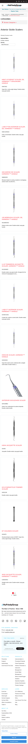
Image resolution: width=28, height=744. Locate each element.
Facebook (3, 621)
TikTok (24, 621)
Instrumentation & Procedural (17, 14)
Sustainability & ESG (7, 713)
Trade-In (4, 704)
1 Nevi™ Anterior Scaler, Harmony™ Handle (12, 310)
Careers (4, 715)
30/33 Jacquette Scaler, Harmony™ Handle (12, 575)
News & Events (18, 696)
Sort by (2, 42)
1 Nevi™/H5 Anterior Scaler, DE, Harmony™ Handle (13, 127)
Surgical (4, 661)
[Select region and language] (23, 1)
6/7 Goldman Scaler (10, 531)
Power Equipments (19, 663)
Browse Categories (9, 22)
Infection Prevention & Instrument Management (20, 668)
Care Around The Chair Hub (20, 701)
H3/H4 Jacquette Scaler (12, 445)
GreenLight (4, 696)
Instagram (20, 621)
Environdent (4, 693)
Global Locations (6, 717)
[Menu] (2, 5)
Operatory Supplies (19, 681)
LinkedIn (16, 621)
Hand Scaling (5, 15)
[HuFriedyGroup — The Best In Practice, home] (14, 5)
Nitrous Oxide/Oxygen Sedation (20, 677)
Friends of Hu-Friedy (20, 693)
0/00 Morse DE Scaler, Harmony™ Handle (11, 173)
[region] (14, 733)
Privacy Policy (5, 730)
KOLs (16, 698)
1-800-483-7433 (9, 630)
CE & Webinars (19, 691)
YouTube (11, 621)
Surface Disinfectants (20, 683)
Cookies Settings (14, 733)
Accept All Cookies (14, 741)
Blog (16, 704)
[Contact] (19, 1)
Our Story (4, 711)
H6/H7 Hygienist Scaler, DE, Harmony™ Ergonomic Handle (13, 81)
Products (7, 14)
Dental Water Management (18, 673)
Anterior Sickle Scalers (14, 15)
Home (3, 14)
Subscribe (20, 648)
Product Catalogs (19, 685)
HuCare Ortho (5, 700)
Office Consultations (6, 702)
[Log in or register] (16, 1)
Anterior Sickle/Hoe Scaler (13, 400)
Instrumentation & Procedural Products (20, 660)
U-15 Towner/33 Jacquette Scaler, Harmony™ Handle (13, 265)
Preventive (4, 659)
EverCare (4, 691)
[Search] (26, 1)
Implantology (5, 663)
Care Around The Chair (7, 665)
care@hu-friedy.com (10, 632)
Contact (3, 719)
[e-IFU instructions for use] (21, 1)
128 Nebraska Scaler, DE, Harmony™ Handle (12, 218)
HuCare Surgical (6, 698)
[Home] (10, 605)
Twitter (7, 621)
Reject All (14, 737)
